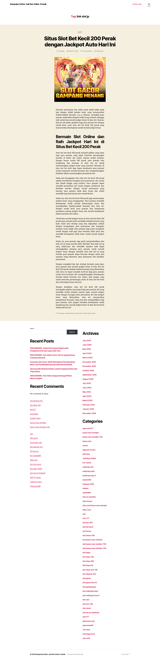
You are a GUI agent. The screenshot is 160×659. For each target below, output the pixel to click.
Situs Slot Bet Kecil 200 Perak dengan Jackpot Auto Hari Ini (80, 41)
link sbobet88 (35, 456)
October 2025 (88, 370)
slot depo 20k (88, 561)
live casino (86, 463)
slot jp (80, 115)
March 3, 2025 (73, 51)
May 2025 (86, 392)
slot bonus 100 (88, 535)
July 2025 (86, 383)
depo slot (33, 460)
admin (63, 51)
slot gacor (86, 578)
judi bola (86, 454)
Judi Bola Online (89, 458)
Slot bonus (34, 451)
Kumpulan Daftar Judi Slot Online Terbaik (28, 4)
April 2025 (86, 396)
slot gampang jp (89, 587)
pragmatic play (36, 442)
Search (32, 328)
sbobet (85, 488)
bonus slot (86, 441)
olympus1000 (88, 484)
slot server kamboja (90, 613)
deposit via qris (89, 450)
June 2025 (86, 388)
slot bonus (86, 531)
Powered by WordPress (75, 654)
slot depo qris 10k (90, 570)
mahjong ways (36, 482)
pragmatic (34, 414)
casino (85, 445)
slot (80, 32)
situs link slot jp (69, 313)
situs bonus (87, 501)
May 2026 (86, 349)
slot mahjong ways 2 (91, 595)
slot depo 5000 (36, 469)
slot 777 (85, 518)
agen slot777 (87, 428)
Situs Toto (86, 510)
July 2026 (86, 340)
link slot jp (61, 313)
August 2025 (87, 379)
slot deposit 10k (89, 574)
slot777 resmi (35, 477)
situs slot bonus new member (94, 505)
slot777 (33, 409)
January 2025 (88, 409)
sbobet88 (86, 493)
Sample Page (137, 4)
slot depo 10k (35, 405)
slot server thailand (37, 473)
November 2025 (89, 366)
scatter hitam (35, 418)
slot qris (85, 600)
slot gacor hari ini (89, 583)
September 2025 (89, 375)
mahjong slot (87, 467)
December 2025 (89, 362)
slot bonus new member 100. (94, 548)
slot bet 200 (78, 313)
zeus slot (86, 638)
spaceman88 (35, 486)
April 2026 (86, 353)
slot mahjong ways (90, 591)
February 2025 (88, 405)
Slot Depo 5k (87, 565)
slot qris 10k (87, 604)
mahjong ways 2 (89, 476)
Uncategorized (88, 634)
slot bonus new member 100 (94, 544)
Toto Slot (86, 630)
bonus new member (38, 423)
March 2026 (87, 358)
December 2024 (89, 413)
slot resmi (34, 438)
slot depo (86, 553)
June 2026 (87, 345)
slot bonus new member (92, 540)
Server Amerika (89, 497)
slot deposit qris (36, 401)
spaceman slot (88, 621)
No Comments (87, 51)
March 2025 (87, 400)
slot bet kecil (87, 313)
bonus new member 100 (40, 427)
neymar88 (86, 480)
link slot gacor (35, 464)
